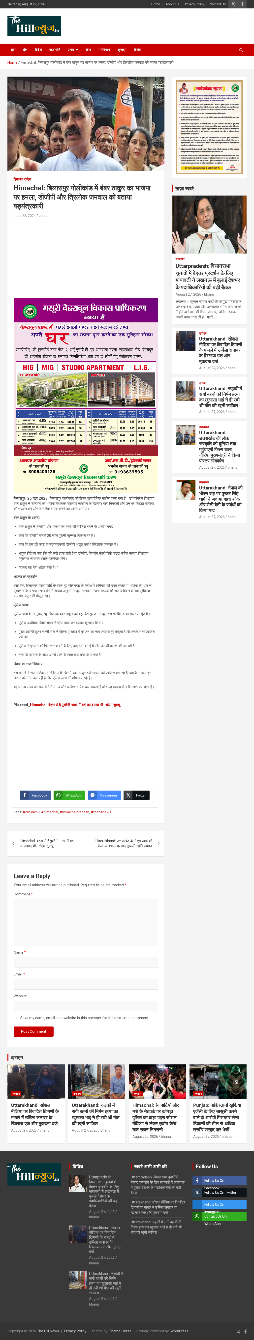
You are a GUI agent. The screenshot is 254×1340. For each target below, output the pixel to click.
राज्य (71, 50)
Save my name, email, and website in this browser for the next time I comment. (84, 1018)
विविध (78, 1166)
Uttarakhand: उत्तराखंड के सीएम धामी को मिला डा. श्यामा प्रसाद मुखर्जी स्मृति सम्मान (123, 843)
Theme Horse (120, 1331)
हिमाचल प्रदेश (22, 179)
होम (13, 50)
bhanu (44, 216)
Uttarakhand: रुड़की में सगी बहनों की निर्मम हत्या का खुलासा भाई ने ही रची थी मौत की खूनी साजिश (220, 397)
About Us (172, 4)
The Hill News (48, 1331)
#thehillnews (101, 812)
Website (20, 996)
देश (25, 50)
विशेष (137, 50)
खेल (88, 50)
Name (20, 952)
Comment (23, 894)
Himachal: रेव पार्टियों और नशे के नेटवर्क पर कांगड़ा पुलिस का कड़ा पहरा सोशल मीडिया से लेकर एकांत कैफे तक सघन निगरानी (155, 1117)
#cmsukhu (31, 812)
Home (155, 4)
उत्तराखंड (204, 427)
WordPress (179, 1331)
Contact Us (218, 4)
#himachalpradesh (74, 812)
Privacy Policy (194, 4)
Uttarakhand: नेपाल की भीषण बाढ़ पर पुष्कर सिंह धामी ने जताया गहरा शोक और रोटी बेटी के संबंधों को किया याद (221, 499)
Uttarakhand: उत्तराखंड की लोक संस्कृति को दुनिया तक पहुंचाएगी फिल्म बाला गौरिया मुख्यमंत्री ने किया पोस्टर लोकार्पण (219, 447)
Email (19, 974)
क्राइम (122, 50)
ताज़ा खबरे (184, 189)
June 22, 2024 (25, 216)
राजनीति (54, 50)
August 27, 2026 (188, 294)
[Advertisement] (86, 256)
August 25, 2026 (145, 1137)
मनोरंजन (104, 50)
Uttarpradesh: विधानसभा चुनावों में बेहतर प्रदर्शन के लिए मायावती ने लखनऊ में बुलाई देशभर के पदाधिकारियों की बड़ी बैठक (104, 1191)
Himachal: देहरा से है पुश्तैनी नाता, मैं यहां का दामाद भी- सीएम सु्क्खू (75, 705)
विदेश (38, 50)
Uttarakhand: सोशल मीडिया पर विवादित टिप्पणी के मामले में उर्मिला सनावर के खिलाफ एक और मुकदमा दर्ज (220, 350)
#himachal (49, 812)
